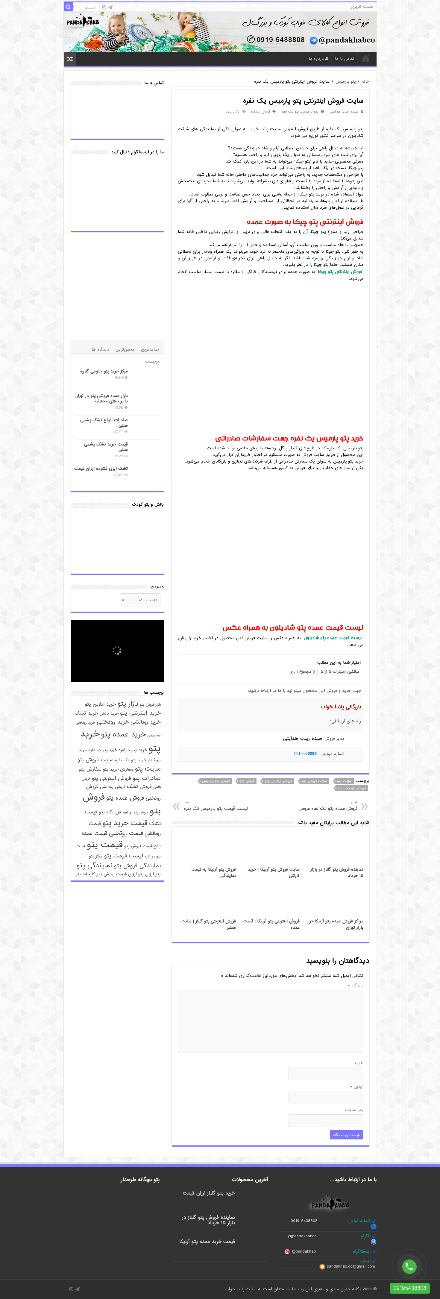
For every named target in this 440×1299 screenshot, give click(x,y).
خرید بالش (109, 713)
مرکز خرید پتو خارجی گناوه (104, 371)
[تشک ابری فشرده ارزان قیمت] (146, 476)
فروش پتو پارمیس (216, 781)
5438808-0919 (304, 1221)
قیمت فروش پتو (138, 846)
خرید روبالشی (146, 722)
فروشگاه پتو (110, 812)
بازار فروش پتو (150, 704)
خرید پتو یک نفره (130, 760)
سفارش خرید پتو (118, 769)
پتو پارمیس (346, 81)
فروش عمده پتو (125, 798)
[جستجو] (68, 6)
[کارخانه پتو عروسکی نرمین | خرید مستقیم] (112, 1240)
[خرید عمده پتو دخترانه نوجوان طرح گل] (145, 1240)
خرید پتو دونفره (133, 750)
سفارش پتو (90, 769)
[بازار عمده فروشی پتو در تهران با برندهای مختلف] (146, 403)
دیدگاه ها (100, 349)
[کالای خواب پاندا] (220, 31)
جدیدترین (150, 349)
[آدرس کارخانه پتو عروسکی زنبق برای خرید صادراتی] (145, 1219)
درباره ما (316, 58)
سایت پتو (344, 781)
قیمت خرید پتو (125, 823)
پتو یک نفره (290, 111)
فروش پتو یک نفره (352, 788)
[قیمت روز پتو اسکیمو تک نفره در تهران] (88, 560)
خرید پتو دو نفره (102, 750)
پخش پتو (105, 874)
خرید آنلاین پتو (100, 704)
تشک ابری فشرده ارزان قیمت (101, 468)
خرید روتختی (113, 722)
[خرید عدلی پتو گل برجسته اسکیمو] (146, 541)
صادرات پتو (147, 778)
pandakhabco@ (302, 1236)
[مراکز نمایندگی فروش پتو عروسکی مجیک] (117, 520)
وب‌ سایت (354, 1110)
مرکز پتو (96, 856)
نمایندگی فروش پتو (137, 866)
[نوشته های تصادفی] (70, 59)
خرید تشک (86, 713)
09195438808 (305, 753)
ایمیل (356, 1086)
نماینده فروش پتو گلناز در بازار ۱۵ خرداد (208, 1220)
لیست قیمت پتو (123, 856)
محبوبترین (125, 349)
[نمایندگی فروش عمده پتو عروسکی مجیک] (146, 520)
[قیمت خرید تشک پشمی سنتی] (146, 452)
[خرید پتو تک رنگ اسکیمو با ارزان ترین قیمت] (88, 541)
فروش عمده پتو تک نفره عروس (327, 805)
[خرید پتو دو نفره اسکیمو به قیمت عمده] (146, 560)
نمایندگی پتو (94, 865)
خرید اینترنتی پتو (140, 713)
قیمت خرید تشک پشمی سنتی (106, 447)
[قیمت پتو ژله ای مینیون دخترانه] (112, 1219)
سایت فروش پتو (314, 781)
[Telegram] (110, 7)
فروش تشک (139, 786)
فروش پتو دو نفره (135, 812)
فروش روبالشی (112, 787)
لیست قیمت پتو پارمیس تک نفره (216, 805)
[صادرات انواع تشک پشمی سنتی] (146, 427)
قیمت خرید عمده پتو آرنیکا (207, 1241)
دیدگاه (355, 985)
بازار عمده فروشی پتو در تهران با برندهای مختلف (101, 398)
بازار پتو (127, 704)
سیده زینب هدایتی (344, 111)
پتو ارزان (153, 874)
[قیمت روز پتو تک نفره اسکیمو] (117, 560)
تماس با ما (344, 58)
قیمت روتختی (126, 833)
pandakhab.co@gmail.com (351, 1266)
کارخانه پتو (85, 874)
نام (359, 1063)
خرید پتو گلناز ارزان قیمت (209, 1193)
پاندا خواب (235, 1289)
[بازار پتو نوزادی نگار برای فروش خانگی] (112, 1199)
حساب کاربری (362, 7)
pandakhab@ (304, 1251)
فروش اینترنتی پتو (278, 781)
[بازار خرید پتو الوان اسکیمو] (117, 541)
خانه (366, 58)
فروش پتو (247, 781)
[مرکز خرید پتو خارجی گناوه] (146, 379)
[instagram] (104, 7)
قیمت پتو (105, 845)
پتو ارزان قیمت (130, 874)
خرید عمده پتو (123, 734)
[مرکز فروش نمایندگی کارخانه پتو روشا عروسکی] (145, 1199)
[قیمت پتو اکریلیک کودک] (88, 520)
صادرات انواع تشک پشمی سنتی (104, 423)
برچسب (152, 361)
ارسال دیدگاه (260, 111)
